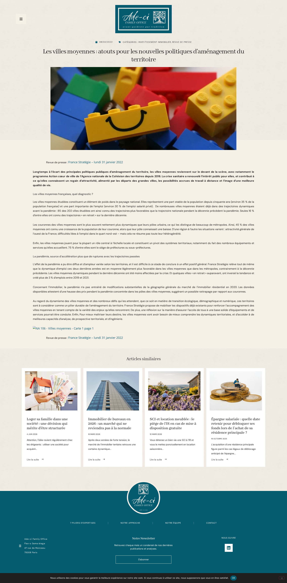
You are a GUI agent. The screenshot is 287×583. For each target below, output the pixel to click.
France (73, 162)
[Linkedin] (229, 548)
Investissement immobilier (154, 42)
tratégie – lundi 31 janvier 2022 (101, 162)
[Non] (282, 577)
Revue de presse (182, 42)
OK (233, 578)
